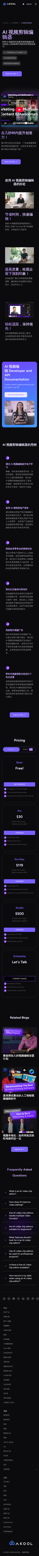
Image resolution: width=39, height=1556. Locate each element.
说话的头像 (7, 1330)
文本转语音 (7, 1384)
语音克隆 (6, 1389)
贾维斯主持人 (8, 1371)
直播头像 (6, 1317)
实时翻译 (6, 1380)
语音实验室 (7, 1398)
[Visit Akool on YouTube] (8, 1298)
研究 (4, 1491)
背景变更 (6, 1362)
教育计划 (6, 1518)
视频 (4, 1429)
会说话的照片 (8, 1353)
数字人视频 (7, 1321)
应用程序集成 (8, 1460)
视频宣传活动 (8, 1366)
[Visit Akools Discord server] (13, 1298)
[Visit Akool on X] (18, 1298)
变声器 (5, 1393)
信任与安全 (7, 1527)
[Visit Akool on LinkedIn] (23, 1298)
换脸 (4, 1335)
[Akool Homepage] (9, 4)
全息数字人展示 (8, 1402)
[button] (23, 4)
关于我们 (6, 1482)
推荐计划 (6, 1513)
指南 (4, 1438)
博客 (4, 1486)
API (4, 1447)
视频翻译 (6, 1326)
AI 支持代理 (7, 1375)
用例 (4, 1424)
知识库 (5, 1456)
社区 (4, 1465)
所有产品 (6, 1312)
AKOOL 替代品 (8, 1442)
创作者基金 (7, 1504)
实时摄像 (6, 1339)
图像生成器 (7, 1357)
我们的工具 (7, 1451)
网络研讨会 (7, 1433)
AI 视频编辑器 (8, 1344)
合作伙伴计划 (8, 1522)
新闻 (4, 1495)
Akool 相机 (7, 1348)
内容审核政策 (8, 1531)
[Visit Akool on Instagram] (27, 1298)
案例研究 (6, 1415)
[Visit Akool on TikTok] (4, 1298)
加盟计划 (6, 1509)
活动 (4, 1500)
